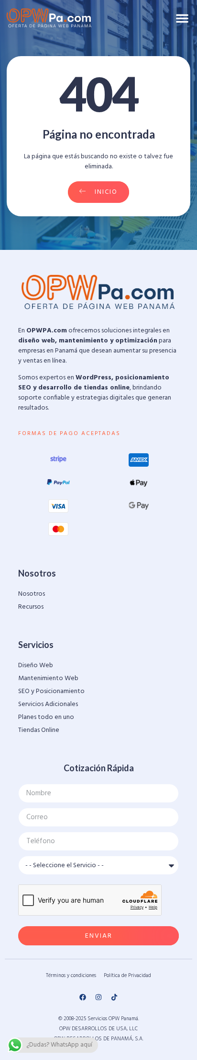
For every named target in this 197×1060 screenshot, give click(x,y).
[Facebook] (82, 997)
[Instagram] (98, 997)
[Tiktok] (114, 997)
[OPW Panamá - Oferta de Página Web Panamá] (49, 18)
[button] (182, 18)
